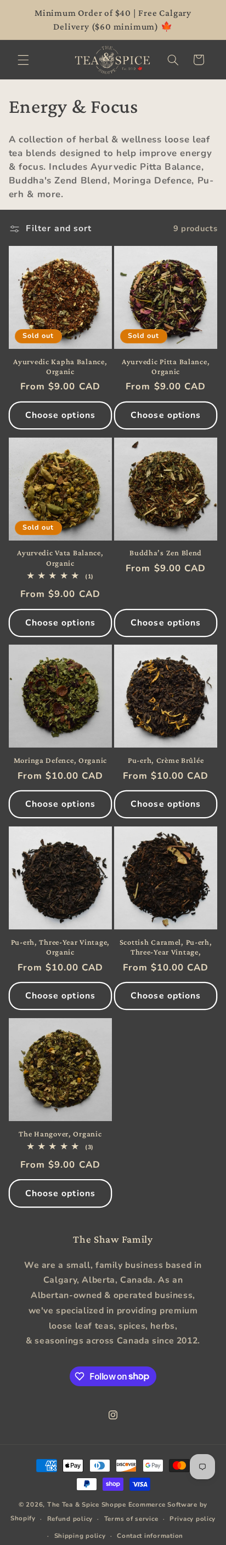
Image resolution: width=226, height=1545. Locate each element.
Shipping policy (80, 1535)
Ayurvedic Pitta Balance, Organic (166, 366)
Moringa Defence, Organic (60, 760)
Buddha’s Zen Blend (165, 552)
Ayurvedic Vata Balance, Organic (60, 557)
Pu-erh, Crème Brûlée (166, 760)
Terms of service (131, 1518)
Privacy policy (193, 1518)
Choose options (60, 415)
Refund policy (70, 1518)
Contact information (150, 1535)
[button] (23, 59)
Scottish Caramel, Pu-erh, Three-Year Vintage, (166, 947)
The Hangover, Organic (60, 1133)
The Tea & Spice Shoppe (86, 1504)
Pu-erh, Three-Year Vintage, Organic (60, 947)
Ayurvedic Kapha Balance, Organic (60, 366)
